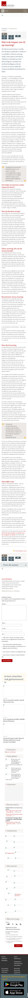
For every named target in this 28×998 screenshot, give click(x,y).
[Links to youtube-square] (8, 924)
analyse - (5, 717)
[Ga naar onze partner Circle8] (10, 842)
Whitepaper (4, 960)
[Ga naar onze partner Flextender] (18, 842)
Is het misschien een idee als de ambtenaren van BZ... (13, 824)
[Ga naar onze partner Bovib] (18, 848)
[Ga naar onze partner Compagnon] (10, 854)
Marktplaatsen (17, 961)
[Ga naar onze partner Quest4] (10, 877)
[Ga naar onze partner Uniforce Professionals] (18, 907)
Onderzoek (4, 958)
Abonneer (18, 945)
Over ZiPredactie (7, 579)
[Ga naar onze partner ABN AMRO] (18, 883)
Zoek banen (4, 972)
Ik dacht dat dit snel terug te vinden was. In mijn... (14, 815)
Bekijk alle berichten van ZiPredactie (11, 591)
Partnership (17, 968)
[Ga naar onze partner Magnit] (10, 848)
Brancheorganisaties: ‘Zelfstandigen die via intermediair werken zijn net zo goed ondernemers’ (13, 776)
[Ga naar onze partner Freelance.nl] (18, 895)
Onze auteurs (4, 968)
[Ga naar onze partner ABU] (18, 901)
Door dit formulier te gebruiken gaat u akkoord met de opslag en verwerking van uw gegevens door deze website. (14, 646)
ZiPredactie (4, 28)
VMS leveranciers (18, 963)
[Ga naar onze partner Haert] (10, 889)
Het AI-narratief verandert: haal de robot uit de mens (13, 701)
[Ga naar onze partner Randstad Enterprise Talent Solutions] (10, 871)
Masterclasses (17, 958)
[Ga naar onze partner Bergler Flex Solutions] (10, 912)
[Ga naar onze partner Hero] (18, 860)
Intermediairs (17, 965)
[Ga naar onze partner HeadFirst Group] (18, 854)
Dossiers (3, 957)
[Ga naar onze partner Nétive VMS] (10, 895)
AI (14, 551)
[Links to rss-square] (20, 924)
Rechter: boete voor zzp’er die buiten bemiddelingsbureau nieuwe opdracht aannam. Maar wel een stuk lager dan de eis (14, 763)
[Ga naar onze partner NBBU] (10, 901)
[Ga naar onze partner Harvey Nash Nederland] (10, 860)
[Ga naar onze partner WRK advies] (18, 912)
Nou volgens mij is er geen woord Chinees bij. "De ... (13, 811)
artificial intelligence (19, 551)
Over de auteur (10, 564)
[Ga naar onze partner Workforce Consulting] (18, 877)
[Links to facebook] (13, 924)
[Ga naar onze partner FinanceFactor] (18, 836)
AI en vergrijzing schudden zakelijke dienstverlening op (14, 720)
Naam (4, 623)
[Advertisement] (14, 793)
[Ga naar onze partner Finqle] (10, 836)
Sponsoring (17, 970)
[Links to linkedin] (16, 924)
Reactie (4, 604)
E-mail (4, 628)
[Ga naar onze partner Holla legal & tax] (18, 889)
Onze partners (5, 970)
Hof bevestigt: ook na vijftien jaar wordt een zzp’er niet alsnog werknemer (16, 770)
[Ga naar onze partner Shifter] (10, 883)
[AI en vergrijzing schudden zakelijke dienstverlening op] (14, 710)
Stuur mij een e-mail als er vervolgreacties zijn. (14, 652)
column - (5, 698)
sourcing (24, 551)
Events (15, 957)
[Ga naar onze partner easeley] (18, 871)
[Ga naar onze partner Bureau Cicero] (10, 907)
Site (3, 634)
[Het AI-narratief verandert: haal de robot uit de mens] (14, 691)
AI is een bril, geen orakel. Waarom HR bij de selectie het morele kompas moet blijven (13, 740)
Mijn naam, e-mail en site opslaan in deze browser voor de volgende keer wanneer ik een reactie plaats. (13, 639)
